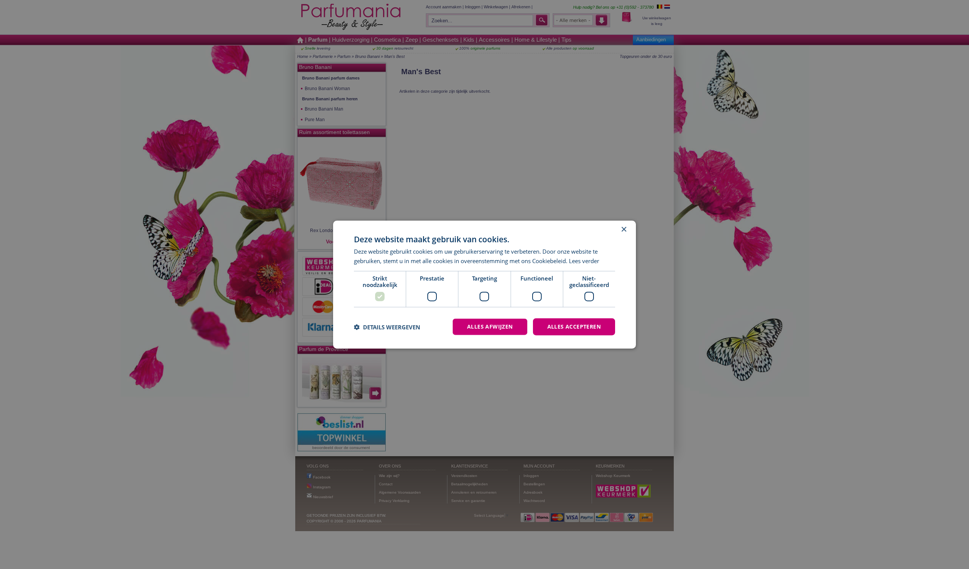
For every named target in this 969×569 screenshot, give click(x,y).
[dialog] (484, 284)
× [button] (623, 229)
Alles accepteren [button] (574, 326)
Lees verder (584, 260)
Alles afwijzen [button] (490, 326)
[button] (387, 327)
